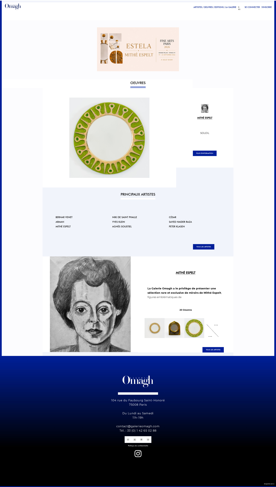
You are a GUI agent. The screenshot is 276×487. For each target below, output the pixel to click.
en (239, 9)
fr (238, 7)
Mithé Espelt (63, 226)
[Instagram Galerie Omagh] (138, 453)
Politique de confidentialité (138, 446)
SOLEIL (204, 133)
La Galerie (230, 7)
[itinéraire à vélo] (134, 439)
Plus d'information (204, 153)
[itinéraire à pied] (128, 439)
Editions (219, 7)
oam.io (272, 484)
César (172, 217)
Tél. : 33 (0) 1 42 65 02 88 (138, 430)
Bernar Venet (64, 217)
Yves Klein (118, 221)
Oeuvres (208, 7)
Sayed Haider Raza (180, 221)
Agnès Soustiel (122, 226)
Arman (60, 221)
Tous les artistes (203, 247)
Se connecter (252, 7)
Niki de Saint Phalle (124, 217)
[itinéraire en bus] (141, 439)
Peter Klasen (177, 226)
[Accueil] (12, 10)
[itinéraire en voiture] (148, 439)
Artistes (198, 7)
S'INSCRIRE (267, 7)
